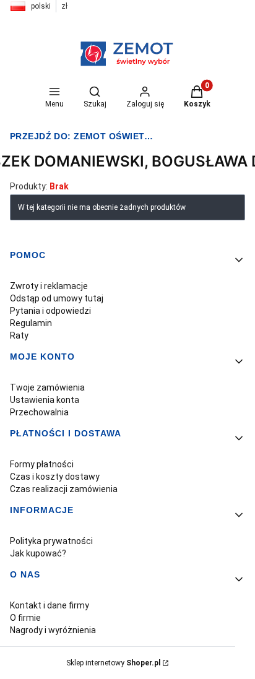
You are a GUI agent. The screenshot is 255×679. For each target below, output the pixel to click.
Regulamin (31, 323)
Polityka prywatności (51, 541)
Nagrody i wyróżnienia (53, 630)
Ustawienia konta (44, 400)
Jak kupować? (38, 553)
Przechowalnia (39, 412)
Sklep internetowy (113, 663)
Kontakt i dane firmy (49, 605)
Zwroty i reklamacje (49, 286)
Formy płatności (42, 464)
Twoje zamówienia (47, 387)
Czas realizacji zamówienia (64, 489)
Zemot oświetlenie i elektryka (84, 136)
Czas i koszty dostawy (55, 477)
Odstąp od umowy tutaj (56, 298)
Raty (19, 335)
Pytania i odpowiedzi (50, 311)
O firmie (25, 618)
